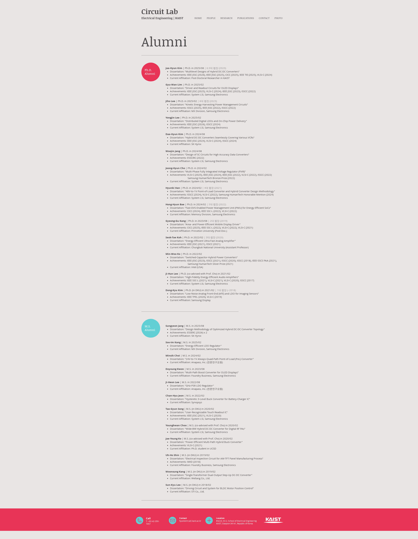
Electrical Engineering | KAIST (162, 18)
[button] (211, 18)
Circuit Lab (159, 11)
